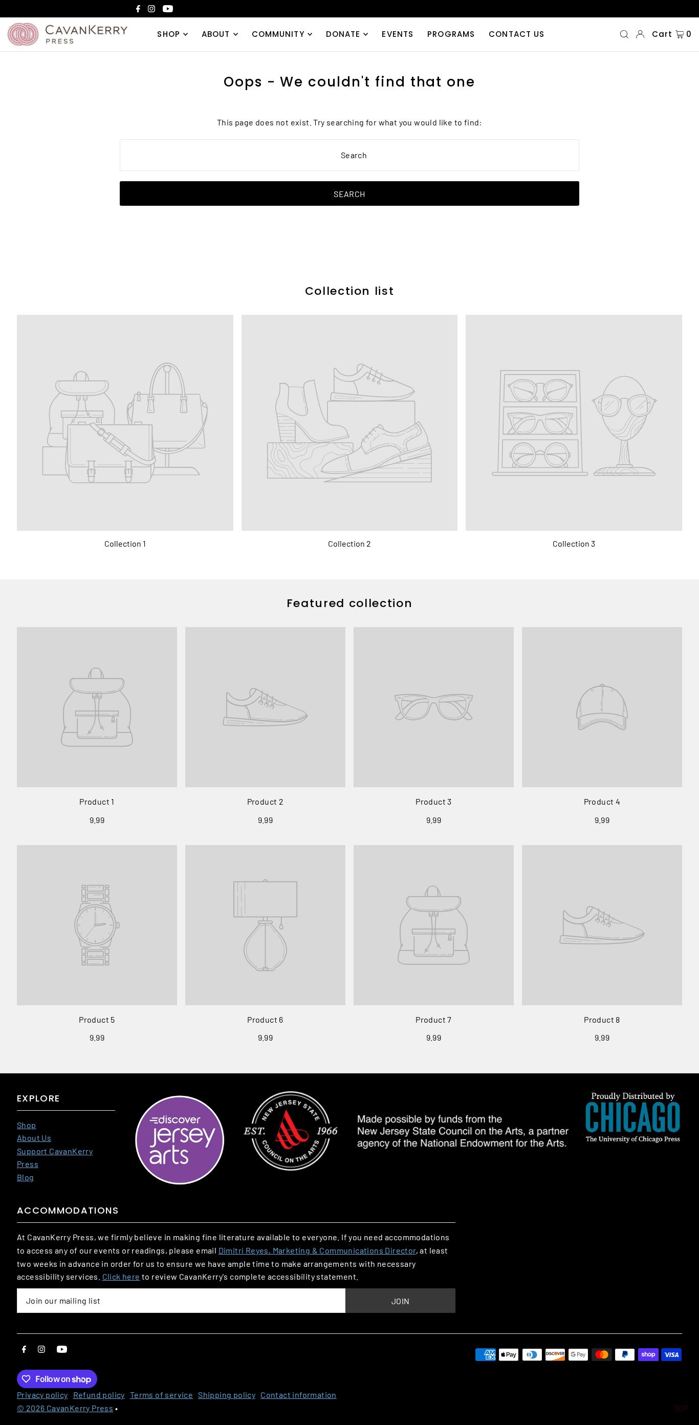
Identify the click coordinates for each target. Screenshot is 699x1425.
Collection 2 (349, 543)
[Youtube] (168, 10)
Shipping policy (226, 1394)
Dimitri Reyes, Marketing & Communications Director (317, 1250)
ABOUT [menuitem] (216, 34)
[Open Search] (624, 34)
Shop (26, 1125)
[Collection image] (125, 423)
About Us (34, 1137)
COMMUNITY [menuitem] (278, 34)
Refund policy (99, 1394)
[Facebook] (138, 10)
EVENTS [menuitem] (397, 34)
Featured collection (349, 603)
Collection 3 (574, 543)
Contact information (298, 1394)
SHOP (168, 34)
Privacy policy (42, 1394)
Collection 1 (125, 543)
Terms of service (161, 1394)
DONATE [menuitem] (343, 34)
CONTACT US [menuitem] (516, 34)
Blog (25, 1177)
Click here (121, 1276)
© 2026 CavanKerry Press (65, 1408)
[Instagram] (151, 10)
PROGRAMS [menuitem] (451, 34)
